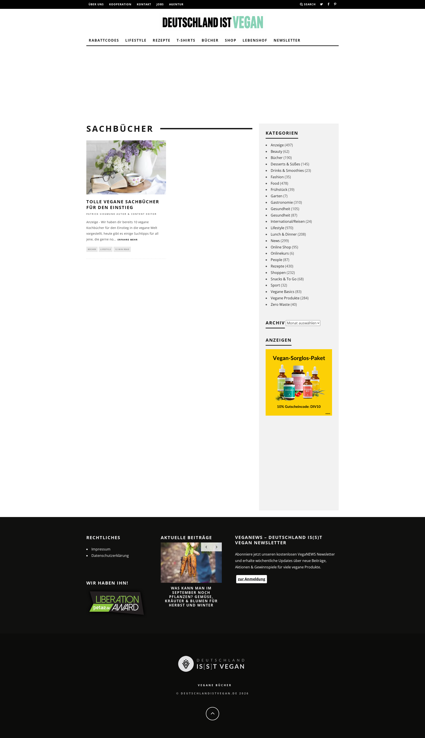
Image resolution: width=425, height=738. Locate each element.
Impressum (100, 549)
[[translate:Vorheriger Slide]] (206, 546)
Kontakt (144, 4)
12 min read (122, 249)
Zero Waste (280, 304)
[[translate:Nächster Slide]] (216, 546)
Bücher (210, 40)
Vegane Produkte (285, 298)
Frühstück (279, 189)
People (276, 259)
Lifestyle (136, 40)
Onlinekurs (280, 253)
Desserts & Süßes (285, 164)
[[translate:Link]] (321, 4)
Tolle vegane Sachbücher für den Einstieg (122, 204)
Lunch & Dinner (284, 234)
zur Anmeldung (251, 579)
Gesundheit (280, 208)
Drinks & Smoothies (287, 170)
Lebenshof (255, 40)
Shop (230, 40)
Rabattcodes (104, 40)
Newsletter (287, 40)
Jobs (160, 4)
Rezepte (161, 40)
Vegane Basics (282, 291)
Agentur (176, 4)
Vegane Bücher (215, 685)
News (275, 240)
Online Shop (281, 247)
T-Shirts (186, 40)
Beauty (276, 151)
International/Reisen (288, 221)
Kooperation (120, 4)
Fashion (277, 176)
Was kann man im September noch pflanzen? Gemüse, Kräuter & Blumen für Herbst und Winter (191, 597)
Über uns (96, 4)
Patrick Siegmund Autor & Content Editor (121, 213)
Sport (275, 285)
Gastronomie (282, 202)
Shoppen (278, 272)
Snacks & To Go (284, 279)
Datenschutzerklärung (110, 555)
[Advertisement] (212, 84)
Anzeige (277, 145)
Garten (276, 196)
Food (275, 183)
